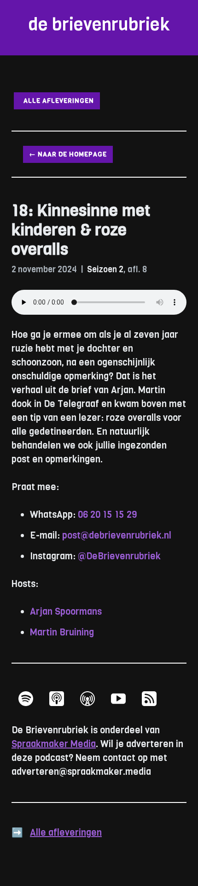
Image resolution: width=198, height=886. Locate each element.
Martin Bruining (62, 632)
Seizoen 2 (105, 269)
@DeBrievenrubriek (119, 556)
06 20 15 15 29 (107, 515)
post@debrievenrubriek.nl (116, 535)
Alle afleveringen (57, 100)
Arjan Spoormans (66, 611)
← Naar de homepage (68, 154)
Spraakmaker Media (54, 744)
